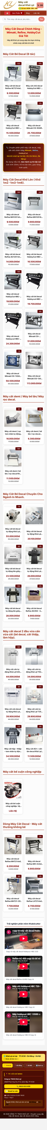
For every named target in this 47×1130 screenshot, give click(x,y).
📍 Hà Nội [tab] (29, 1065)
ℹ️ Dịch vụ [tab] (39, 1065)
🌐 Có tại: (28, 8)
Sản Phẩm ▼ (17, 13)
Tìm (41, 19)
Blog (28, 13)
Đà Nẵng (32, 1102)
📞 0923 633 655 (23, 1086)
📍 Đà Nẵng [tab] (18, 1065)
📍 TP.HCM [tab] (7, 1065)
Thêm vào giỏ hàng (13, 95)
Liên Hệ (36, 13)
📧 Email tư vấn (12, 1091)
